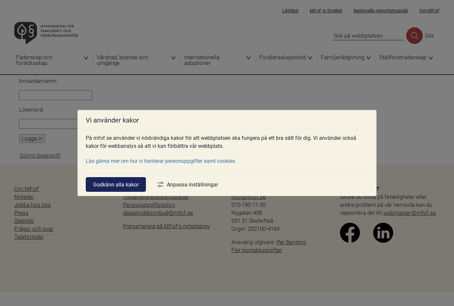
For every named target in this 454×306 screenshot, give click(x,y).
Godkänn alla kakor (116, 184)
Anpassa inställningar (192, 184)
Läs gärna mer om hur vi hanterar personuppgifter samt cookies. (161, 160)
